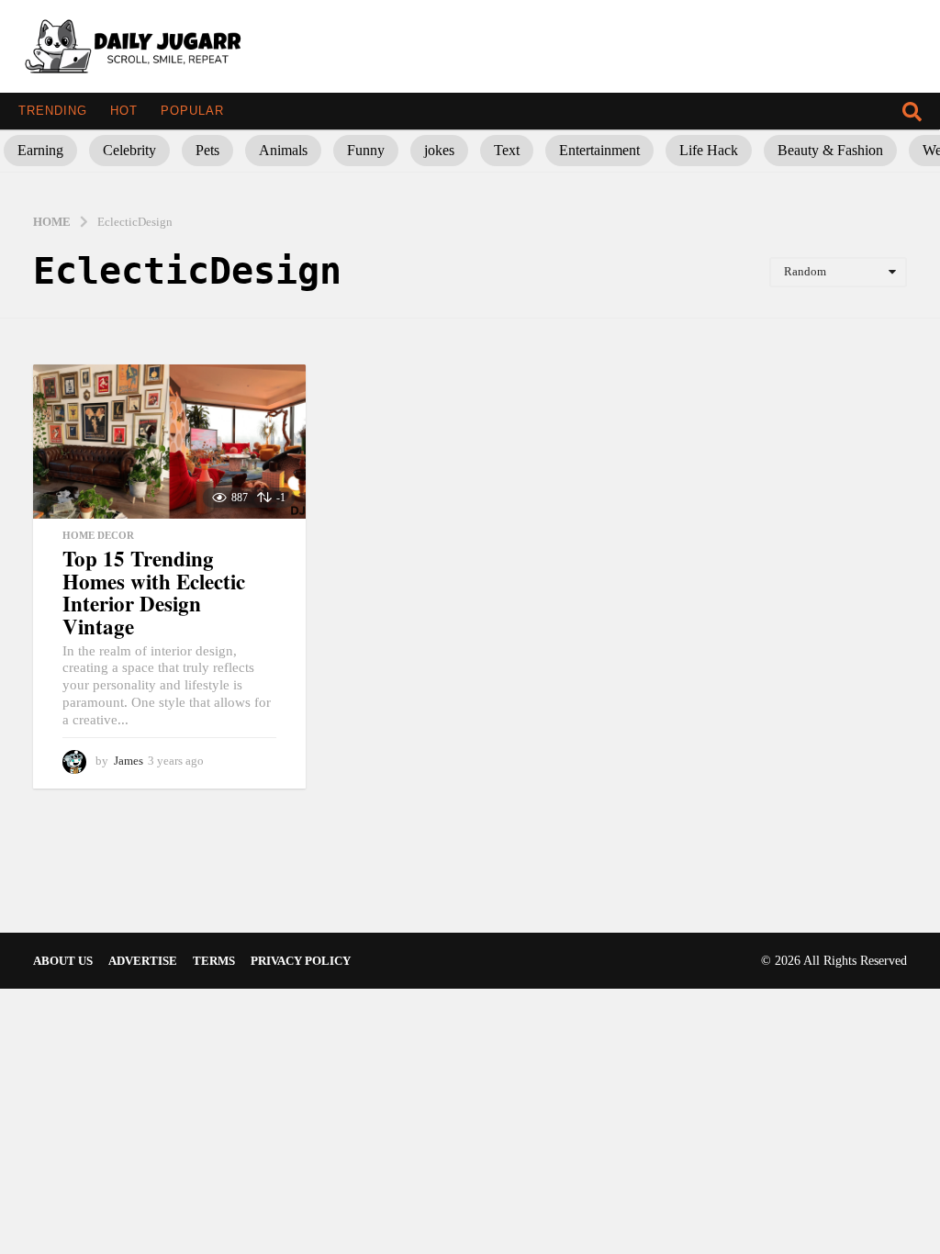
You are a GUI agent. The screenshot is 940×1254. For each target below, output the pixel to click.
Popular (192, 111)
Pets (207, 150)
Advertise (142, 961)
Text (507, 150)
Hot (124, 111)
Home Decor (98, 535)
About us (63, 961)
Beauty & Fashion (830, 150)
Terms (214, 961)
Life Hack (708, 150)
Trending (52, 111)
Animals (283, 150)
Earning (40, 150)
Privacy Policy (301, 961)
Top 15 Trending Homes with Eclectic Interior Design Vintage (153, 592)
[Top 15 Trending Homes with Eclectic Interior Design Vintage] (169, 441)
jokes (439, 150)
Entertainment (599, 150)
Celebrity (129, 150)
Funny (366, 150)
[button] (912, 111)
